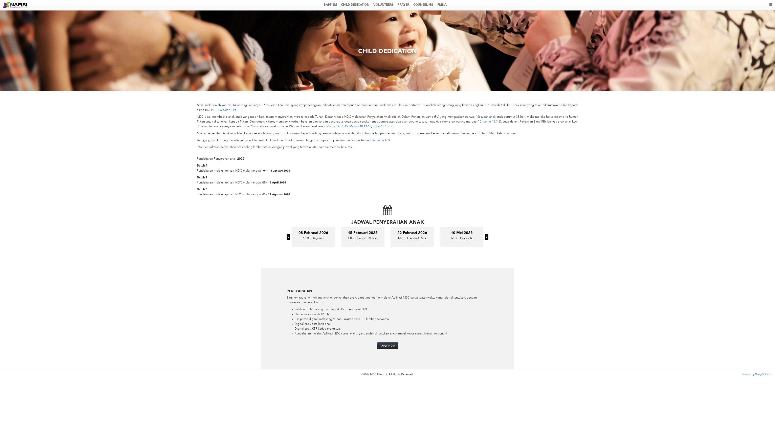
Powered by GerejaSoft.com (757, 374)
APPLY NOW (388, 345)
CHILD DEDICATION (355, 4)
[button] (288, 237)
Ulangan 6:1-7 (379, 140)
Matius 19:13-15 (337, 126)
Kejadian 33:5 (227, 110)
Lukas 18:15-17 (383, 126)
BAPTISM (330, 4)
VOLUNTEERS (383, 4)
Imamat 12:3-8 (490, 121)
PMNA (442, 4)
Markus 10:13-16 (360, 126)
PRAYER (403, 4)
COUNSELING (423, 4)
